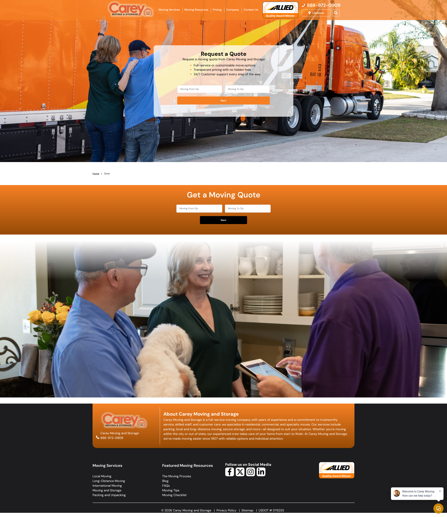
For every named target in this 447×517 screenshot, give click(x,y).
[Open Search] (336, 12)
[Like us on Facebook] (229, 475)
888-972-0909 (111, 438)
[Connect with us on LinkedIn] (261, 475)
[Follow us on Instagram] (250, 475)
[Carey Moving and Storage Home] (131, 9)
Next (223, 100)
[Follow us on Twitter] (240, 475)
